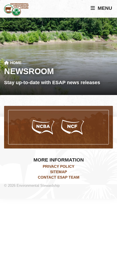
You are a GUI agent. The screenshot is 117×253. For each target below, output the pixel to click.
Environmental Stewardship (16, 9)
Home (15, 63)
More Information (58, 160)
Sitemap (58, 172)
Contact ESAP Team (58, 177)
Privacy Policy (58, 166)
